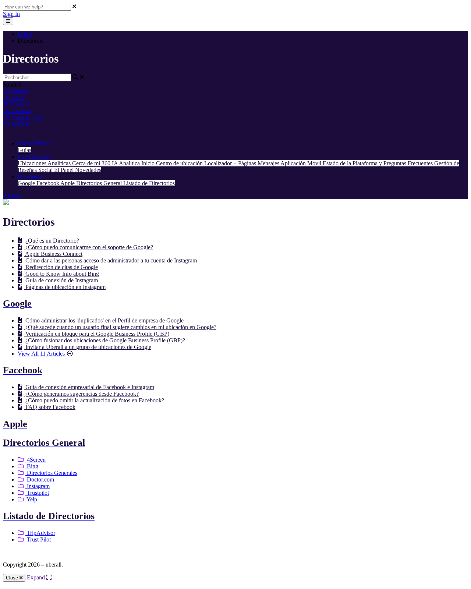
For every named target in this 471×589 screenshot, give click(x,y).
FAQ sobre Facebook (49, 407)
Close (13, 578)
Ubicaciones (32, 163)
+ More (11, 196)
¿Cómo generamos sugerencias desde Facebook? (81, 394)
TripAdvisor (40, 533)
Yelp (31, 499)
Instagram (37, 486)
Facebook (48, 183)
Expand (36, 577)
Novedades (88, 170)
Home (25, 34)
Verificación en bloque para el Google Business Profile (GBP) (96, 334)
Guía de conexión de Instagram (61, 280)
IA (115, 163)
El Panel (64, 170)
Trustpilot (37, 493)
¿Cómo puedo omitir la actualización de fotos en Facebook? (94, 400)
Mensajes (269, 163)
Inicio (148, 163)
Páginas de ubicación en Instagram (65, 287)
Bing (31, 466)
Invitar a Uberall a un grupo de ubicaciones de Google (87, 347)
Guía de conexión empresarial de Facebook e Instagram (89, 387)
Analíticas (59, 163)
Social (46, 170)
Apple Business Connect (53, 254)
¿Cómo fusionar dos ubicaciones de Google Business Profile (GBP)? (104, 340)
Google (27, 183)
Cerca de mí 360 (92, 163)
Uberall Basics (35, 143)
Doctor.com (39, 479)
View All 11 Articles (42, 353)
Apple (68, 183)
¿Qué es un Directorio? (51, 240)
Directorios (30, 176)
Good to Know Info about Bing (61, 274)
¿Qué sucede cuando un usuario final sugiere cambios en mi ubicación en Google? (120, 327)
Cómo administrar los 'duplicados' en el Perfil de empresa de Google (104, 320)
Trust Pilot (38, 539)
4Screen (35, 459)
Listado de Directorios (149, 183)
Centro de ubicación (180, 163)
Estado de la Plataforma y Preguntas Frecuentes (378, 163)
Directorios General (99, 183)
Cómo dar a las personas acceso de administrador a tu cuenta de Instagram (110, 260)
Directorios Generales (51, 473)
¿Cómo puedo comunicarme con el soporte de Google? (88, 247)
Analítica (130, 163)
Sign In (11, 14)
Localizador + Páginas (231, 163)
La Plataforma (34, 157)
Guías (24, 150)
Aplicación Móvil (301, 163)
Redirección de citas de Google (61, 267)
